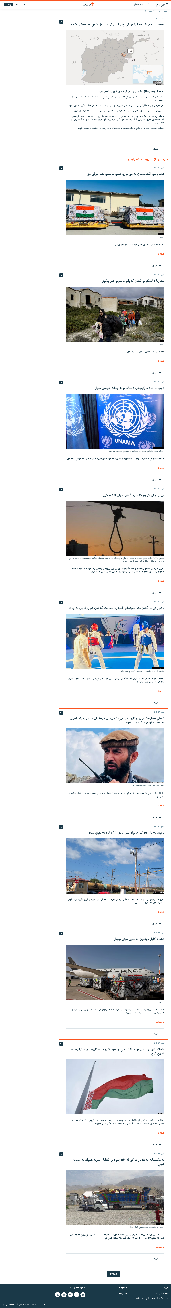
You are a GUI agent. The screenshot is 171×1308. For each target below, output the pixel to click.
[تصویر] (25, 5)
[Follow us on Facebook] (83, 1294)
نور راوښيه (113, 1273)
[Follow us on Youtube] (70, 1294)
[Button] (156, 149)
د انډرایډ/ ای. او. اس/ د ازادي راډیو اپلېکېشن (151, 1298)
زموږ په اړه (123, 1293)
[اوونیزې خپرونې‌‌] (17, 5)
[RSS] (57, 1294)
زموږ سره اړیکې (162, 1293)
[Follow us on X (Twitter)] (76, 1294)
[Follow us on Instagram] (63, 1294)
